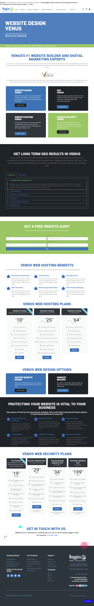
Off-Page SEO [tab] (22, 175)
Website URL (50, 242)
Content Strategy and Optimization (20, 201)
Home (16, 9)
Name (7, 235)
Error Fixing (14, 198)
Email (49, 235)
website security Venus (66, 118)
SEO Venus (60, 91)
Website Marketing (47, 9)
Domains (22, 9)
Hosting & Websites (32, 9)
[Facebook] (19, 575)
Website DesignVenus (23, 91)
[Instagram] (8, 575)
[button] (47, 180)
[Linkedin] (15, 575)
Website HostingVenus (24, 118)
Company (72, 9)
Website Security (61, 9)
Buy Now (19, 357)
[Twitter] (11, 575)
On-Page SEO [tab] (11, 175)
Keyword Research (16, 191)
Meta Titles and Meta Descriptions (20, 195)
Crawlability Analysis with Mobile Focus (21, 180)
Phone (7, 242)
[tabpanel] (47, 193)
